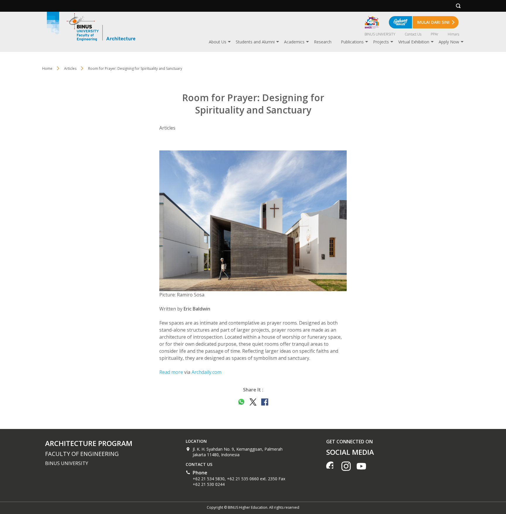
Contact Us (413, 34)
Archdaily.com (206, 372)
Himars (453, 34)
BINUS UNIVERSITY (380, 34)
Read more (171, 372)
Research (322, 42)
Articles (70, 68)
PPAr (434, 34)
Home (47, 68)
